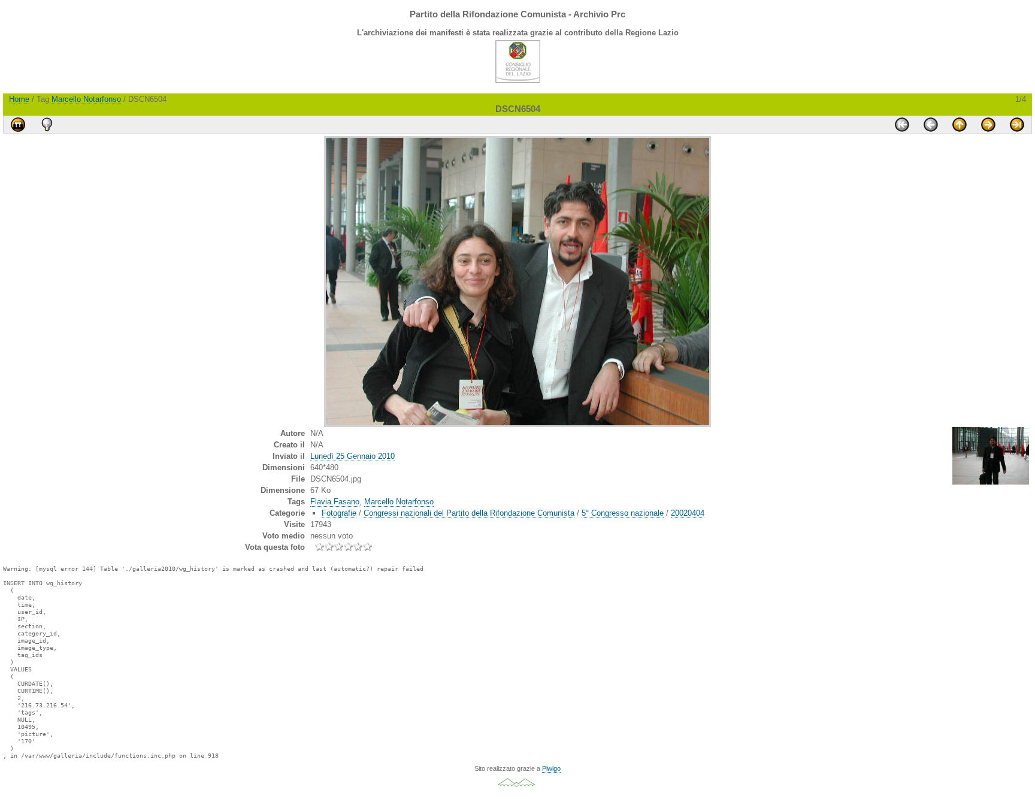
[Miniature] (959, 124)
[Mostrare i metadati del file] (46, 124)
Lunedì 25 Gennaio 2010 (352, 456)
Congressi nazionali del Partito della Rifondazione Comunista (469, 513)
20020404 (687, 513)
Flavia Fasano (334, 501)
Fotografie (339, 513)
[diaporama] (18, 124)
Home (19, 99)
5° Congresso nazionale (623, 513)
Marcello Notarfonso (86, 99)
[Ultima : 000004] (1017, 124)
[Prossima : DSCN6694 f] (988, 124)
